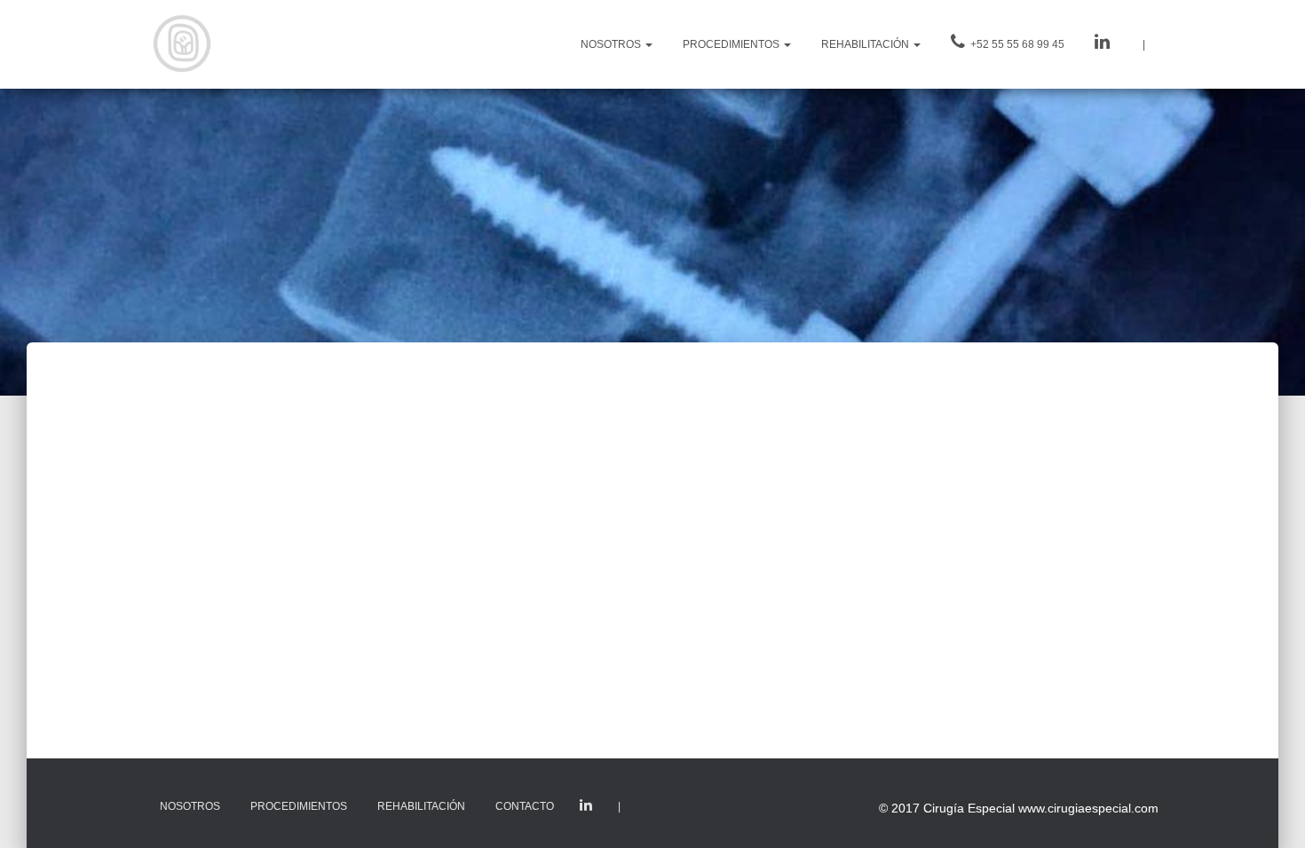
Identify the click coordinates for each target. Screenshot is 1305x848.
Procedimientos (298, 806)
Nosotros (190, 806)
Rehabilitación (421, 806)
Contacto (524, 806)
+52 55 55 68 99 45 (1016, 44)
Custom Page (586, 805)
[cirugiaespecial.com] (182, 44)
